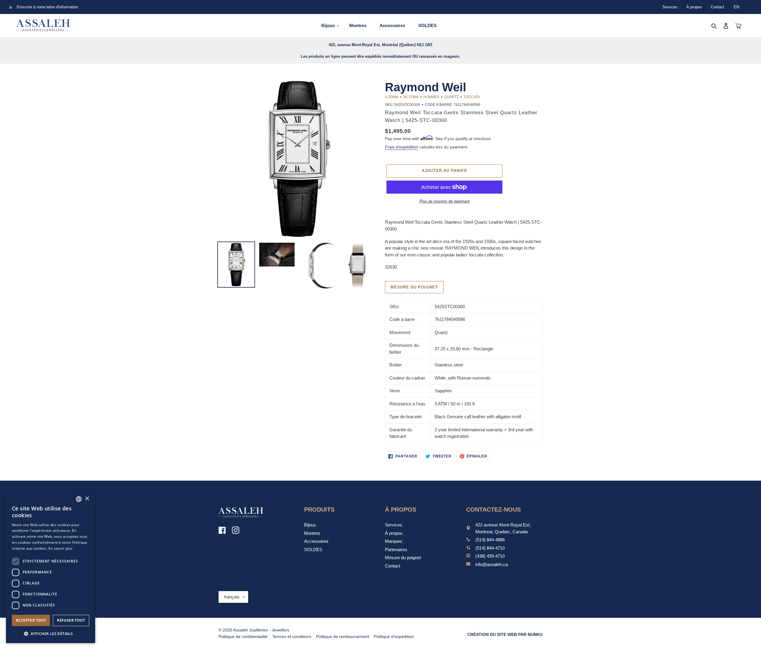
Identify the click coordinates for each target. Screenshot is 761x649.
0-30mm (391, 97)
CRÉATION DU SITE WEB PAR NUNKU (505, 634)
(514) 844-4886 (490, 539)
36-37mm (411, 97)
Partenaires (396, 549)
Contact (717, 7)
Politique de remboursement (342, 636)
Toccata (471, 97)
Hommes (431, 97)
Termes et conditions (291, 636)
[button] (50, 633)
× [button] (87, 498)
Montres (312, 533)
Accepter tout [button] (31, 620)
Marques (393, 541)
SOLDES (313, 549)
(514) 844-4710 (490, 548)
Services (669, 7)
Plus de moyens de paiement (444, 201)
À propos (694, 7)
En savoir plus (60, 548)
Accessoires (316, 541)
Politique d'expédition (394, 636)
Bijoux (310, 524)
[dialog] (50, 567)
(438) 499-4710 (490, 556)
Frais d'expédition (401, 147)
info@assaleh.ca (491, 564)
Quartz (451, 97)
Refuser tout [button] (71, 620)
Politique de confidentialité (243, 636)
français (232, 596)
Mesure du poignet (414, 287)
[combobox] (79, 499)
